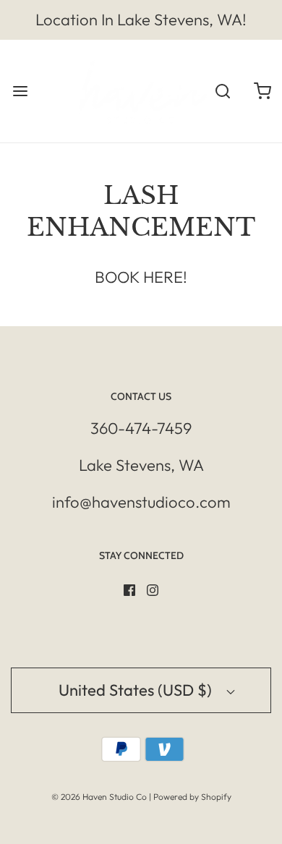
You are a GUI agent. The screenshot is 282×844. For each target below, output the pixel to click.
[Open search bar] (222, 91)
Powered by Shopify (192, 796)
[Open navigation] (20, 91)
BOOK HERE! (141, 277)
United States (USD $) (137, 690)
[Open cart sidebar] (262, 91)
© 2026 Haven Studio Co (99, 796)
